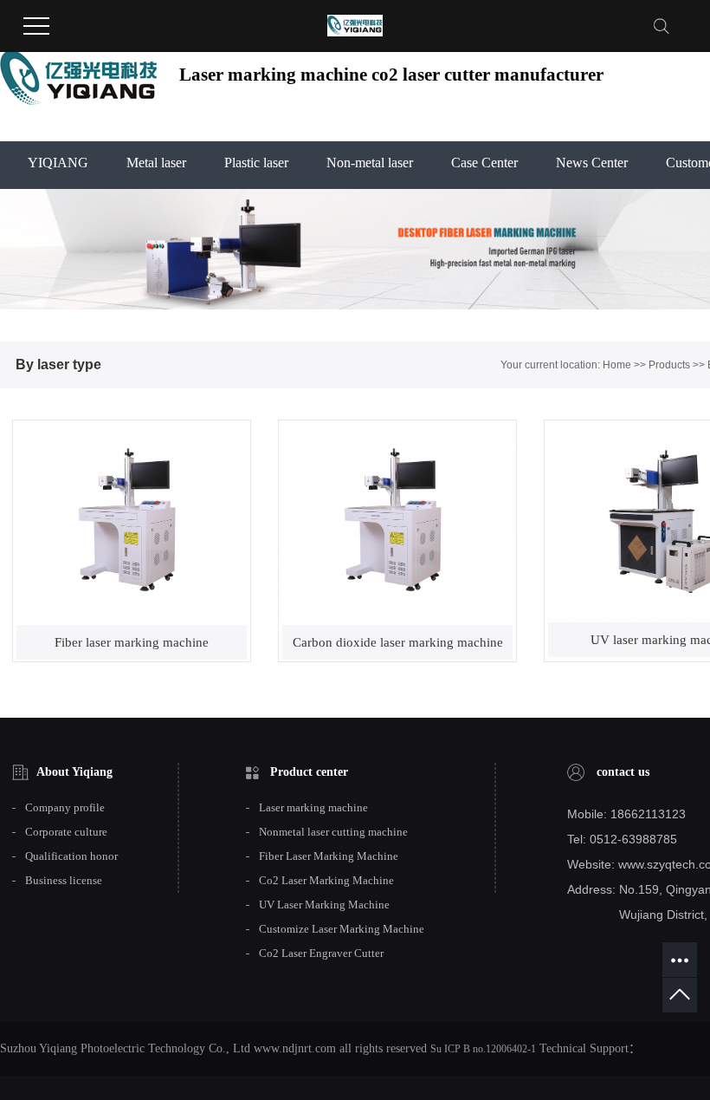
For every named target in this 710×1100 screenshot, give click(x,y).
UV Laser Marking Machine (324, 905)
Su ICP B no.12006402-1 (483, 1049)
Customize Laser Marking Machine (341, 929)
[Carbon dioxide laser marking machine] (397, 522)
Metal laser (156, 162)
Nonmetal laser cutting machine (333, 832)
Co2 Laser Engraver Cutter (321, 953)
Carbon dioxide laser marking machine (398, 642)
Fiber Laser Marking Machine (328, 856)
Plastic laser (256, 162)
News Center (592, 162)
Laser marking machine (313, 808)
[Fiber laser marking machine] (131, 522)
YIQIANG (58, 162)
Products (669, 365)
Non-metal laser (369, 162)
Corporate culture (66, 832)
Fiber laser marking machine (132, 642)
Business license (63, 881)
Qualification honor (71, 856)
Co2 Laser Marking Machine (326, 881)
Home (617, 365)
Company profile (65, 808)
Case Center (484, 162)
